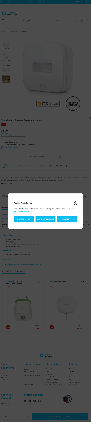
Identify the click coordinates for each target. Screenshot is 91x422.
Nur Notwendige (45, 219)
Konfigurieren (24, 219)
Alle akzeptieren (67, 219)
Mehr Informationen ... (22, 211)
